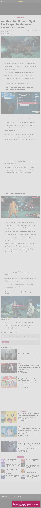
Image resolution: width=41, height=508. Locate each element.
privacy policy (26, 504)
